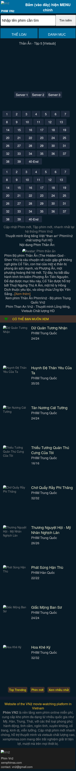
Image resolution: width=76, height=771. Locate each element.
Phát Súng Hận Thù (47, 567)
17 (41, 130)
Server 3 (54, 94)
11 (38, 122)
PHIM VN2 (7, 11)
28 (30, 145)
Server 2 (38, 94)
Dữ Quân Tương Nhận (49, 327)
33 (19, 153)
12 (49, 122)
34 (30, 153)
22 (30, 138)
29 (41, 145)
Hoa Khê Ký (40, 647)
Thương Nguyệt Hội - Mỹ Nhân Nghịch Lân (51, 530)
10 (27, 122)
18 (53, 130)
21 (19, 138)
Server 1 (22, 94)
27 (19, 145)
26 (7, 145)
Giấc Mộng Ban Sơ (46, 607)
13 (61, 122)
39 (19, 161)
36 (53, 153)
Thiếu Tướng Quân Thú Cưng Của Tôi (50, 450)
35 (41, 153)
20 (7, 138)
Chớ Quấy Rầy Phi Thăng (52, 487)
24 (53, 138)
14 (7, 130)
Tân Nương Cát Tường (49, 407)
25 (64, 138)
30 (53, 145)
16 (30, 130)
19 (64, 130)
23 (41, 138)
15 (19, 130)
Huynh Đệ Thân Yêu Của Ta (51, 370)
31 (64, 145)
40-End (33, 161)
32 (7, 153)
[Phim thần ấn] (39, 251)
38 (7, 161)
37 (64, 153)
